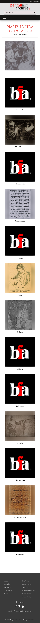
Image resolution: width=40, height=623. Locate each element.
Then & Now (26, 587)
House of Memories (28, 590)
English (35, 1)
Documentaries (26, 584)
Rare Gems (25, 581)
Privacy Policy (26, 597)
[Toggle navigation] (4, 18)
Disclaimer (7, 587)
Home (15, 34)
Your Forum (8, 590)
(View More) (20, 31)
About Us (7, 584)
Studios (6, 594)
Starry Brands (26, 594)
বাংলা (31, 1)
